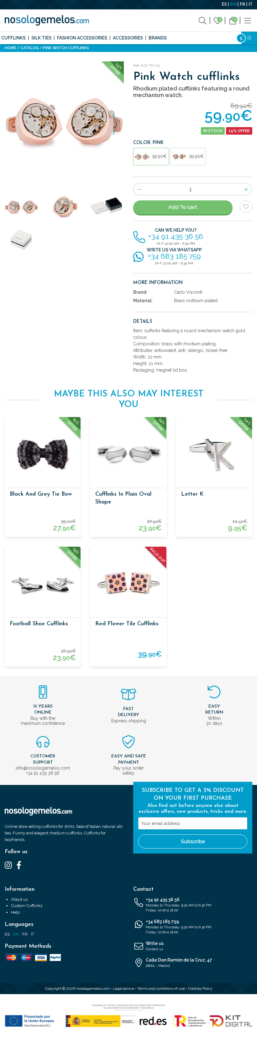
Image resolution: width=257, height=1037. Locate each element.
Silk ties (41, 37)
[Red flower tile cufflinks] (128, 584)
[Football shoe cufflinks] (43, 584)
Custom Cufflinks (26, 905)
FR (242, 5)
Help (15, 912)
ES (224, 5)
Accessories (128, 37)
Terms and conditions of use (161, 988)
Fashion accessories (82, 37)
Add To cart (182, 207)
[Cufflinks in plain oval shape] (128, 455)
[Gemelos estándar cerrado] (21, 240)
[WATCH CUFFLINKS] (64, 120)
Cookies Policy (200, 988)
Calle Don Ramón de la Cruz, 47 (179, 962)
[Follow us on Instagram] (8, 864)
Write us (155, 946)
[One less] (139, 189)
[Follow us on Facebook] (19, 864)
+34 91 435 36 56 (178, 905)
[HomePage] (47, 20)
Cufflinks (13, 37)
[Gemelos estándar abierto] (107, 206)
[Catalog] (247, 20)
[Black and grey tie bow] (43, 455)
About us (19, 899)
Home (10, 48)
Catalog (29, 48)
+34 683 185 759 (178, 927)
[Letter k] (214, 455)
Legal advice (123, 988)
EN (233, 5)
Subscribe (193, 841)
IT (250, 5)
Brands (158, 37)
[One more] (246, 189)
